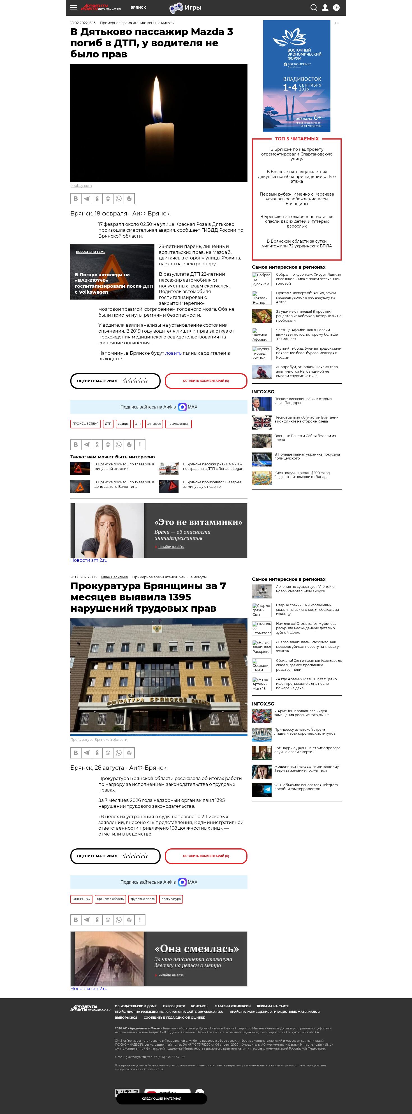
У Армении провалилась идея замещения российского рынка (302, 713)
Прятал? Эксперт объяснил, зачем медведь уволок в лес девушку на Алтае (306, 297)
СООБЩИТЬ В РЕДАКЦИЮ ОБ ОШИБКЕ (174, 1018)
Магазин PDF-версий (233, 1006)
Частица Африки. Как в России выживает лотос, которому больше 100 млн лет (307, 334)
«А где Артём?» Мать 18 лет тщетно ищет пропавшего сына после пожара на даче (306, 683)
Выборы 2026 (126, 1018)
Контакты (199, 1006)
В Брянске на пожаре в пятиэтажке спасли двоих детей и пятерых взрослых (297, 221)
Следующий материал (161, 1099)
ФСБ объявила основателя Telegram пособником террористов (306, 787)
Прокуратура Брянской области (98, 739)
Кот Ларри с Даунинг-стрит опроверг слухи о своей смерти (307, 750)
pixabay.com (81, 186)
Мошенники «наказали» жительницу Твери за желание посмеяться (306, 768)
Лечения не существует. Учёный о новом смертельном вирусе (305, 588)
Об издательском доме (136, 1006)
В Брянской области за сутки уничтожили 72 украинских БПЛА (297, 244)
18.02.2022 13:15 (83, 23)
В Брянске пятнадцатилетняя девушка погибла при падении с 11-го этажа (297, 177)
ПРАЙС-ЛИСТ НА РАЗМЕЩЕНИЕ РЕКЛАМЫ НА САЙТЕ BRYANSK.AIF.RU (169, 1012)
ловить (174, 353)
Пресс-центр (174, 1006)
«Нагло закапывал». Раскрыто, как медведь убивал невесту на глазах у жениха (307, 646)
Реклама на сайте (273, 1006)
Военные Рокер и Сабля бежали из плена (305, 438)
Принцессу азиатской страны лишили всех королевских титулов (304, 731)
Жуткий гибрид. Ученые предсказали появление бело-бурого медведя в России (308, 352)
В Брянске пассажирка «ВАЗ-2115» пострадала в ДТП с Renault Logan (213, 466)
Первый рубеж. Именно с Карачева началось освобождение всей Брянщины (297, 199)
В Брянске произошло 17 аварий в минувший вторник (124, 466)
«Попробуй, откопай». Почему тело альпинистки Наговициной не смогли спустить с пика (307, 371)
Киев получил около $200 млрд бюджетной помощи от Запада (302, 475)
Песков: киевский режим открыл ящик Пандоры (303, 401)
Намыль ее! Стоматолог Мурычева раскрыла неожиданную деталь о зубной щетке (306, 628)
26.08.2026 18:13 (83, 577)
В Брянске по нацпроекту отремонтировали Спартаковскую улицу (296, 154)
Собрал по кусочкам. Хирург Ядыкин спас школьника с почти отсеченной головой (308, 279)
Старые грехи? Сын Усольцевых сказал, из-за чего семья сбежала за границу (307, 609)
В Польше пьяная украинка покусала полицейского (307, 456)
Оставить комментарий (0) (206, 381)
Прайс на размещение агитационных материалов (275, 1012)
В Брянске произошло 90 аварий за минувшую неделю (212, 484)
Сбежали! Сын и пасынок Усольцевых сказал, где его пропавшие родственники (309, 665)
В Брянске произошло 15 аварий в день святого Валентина (124, 484)
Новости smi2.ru (89, 560)
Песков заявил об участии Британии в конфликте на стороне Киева (306, 419)
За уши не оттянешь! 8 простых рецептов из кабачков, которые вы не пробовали (308, 315)
